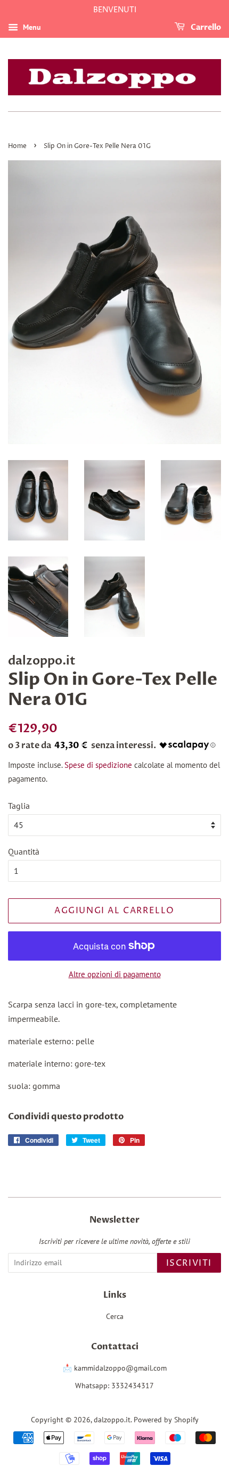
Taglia (19, 805)
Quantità (23, 851)
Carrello (205, 27)
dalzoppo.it (112, 1419)
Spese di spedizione (98, 765)
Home (17, 146)
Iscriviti (189, 1263)
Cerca (115, 1316)
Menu (31, 27)
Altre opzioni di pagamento (115, 974)
